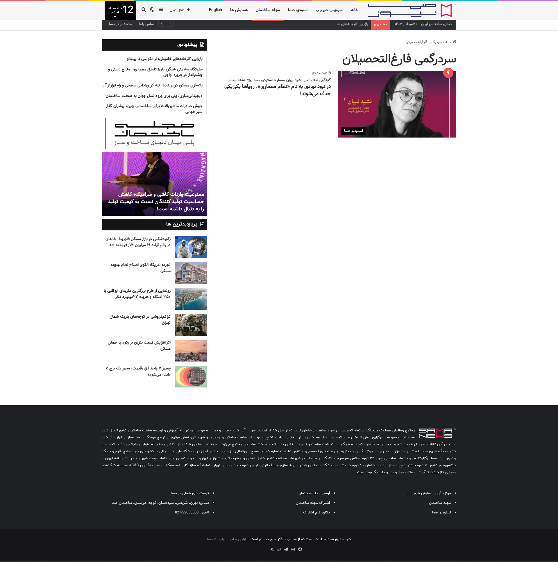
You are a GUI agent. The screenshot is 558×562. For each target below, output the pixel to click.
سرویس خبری (331, 10)
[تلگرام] (285, 549)
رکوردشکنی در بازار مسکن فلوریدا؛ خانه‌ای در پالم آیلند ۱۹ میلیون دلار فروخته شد (138, 242)
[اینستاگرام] (292, 549)
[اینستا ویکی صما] (265, 547)
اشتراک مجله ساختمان (313, 503)
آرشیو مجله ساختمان (314, 493)
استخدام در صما (121, 24)
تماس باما (146, 24)
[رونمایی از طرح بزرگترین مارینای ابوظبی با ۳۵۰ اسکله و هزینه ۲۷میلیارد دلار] (191, 299)
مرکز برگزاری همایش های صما (429, 493)
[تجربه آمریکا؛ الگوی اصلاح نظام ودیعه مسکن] (191, 273)
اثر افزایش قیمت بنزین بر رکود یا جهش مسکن (139, 345)
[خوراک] (272, 549)
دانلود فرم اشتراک (316, 512)
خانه (354, 10)
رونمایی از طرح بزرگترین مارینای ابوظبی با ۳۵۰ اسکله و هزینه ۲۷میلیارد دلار (137, 294)
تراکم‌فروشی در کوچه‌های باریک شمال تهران (140, 320)
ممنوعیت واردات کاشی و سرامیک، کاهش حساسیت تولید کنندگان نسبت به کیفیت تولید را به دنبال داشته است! (156, 202)
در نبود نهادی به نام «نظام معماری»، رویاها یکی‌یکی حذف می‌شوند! (277, 90)
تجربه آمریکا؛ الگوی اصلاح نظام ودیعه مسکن (140, 268)
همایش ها (239, 10)
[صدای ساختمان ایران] (412, 10)
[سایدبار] (161, 10)
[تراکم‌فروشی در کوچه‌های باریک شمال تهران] (191, 325)
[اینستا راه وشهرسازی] (258, 547)
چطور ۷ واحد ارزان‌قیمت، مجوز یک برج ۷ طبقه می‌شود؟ (138, 371)
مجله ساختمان (268, 10)
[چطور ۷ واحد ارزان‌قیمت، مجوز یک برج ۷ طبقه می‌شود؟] (191, 376)
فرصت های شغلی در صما (190, 493)
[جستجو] (143, 10)
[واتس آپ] (279, 549)
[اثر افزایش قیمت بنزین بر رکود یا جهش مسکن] (191, 351)
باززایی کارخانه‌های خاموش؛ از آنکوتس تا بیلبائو (333, 24)
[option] (154, 184)
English (215, 10)
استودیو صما (298, 10)
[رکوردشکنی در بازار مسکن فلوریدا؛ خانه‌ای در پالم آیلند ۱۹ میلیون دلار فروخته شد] (191, 247)
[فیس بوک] (299, 549)
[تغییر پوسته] (152, 10)
